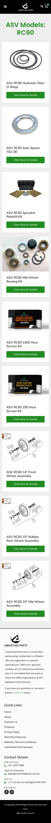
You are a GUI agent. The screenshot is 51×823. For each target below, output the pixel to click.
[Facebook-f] (6, 792)
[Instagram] (11, 792)
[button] (5, 6)
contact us (18, 693)
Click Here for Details (25, 95)
